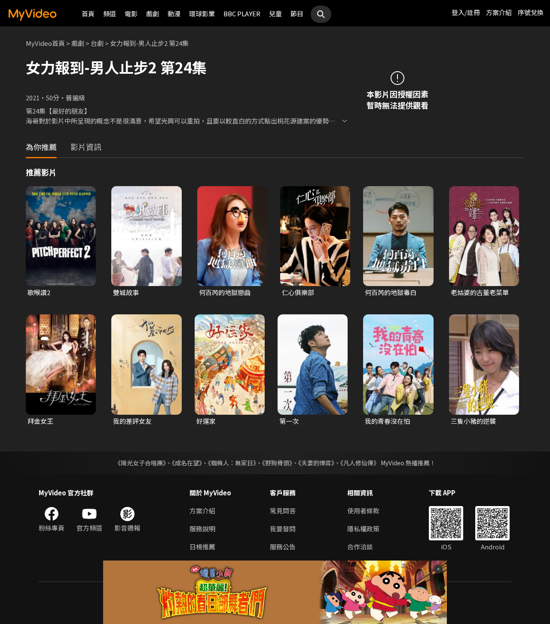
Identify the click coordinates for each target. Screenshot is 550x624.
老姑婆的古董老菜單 (480, 292)
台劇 (97, 43)
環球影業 (202, 13)
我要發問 (283, 528)
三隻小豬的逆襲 (473, 420)
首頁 (88, 13)
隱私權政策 (363, 528)
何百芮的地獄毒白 (390, 292)
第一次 (289, 420)
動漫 (174, 13)
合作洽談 (360, 546)
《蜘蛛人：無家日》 (232, 462)
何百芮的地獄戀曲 (225, 292)
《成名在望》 (187, 462)
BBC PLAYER (241, 13)
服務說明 (202, 528)
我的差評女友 (132, 420)
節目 (296, 13)
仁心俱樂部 (298, 292)
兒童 (275, 13)
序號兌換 (531, 12)
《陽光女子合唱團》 (140, 462)
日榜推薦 (202, 546)
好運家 (206, 420)
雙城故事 (126, 292)
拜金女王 (40, 420)
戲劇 (152, 13)
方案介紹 (499, 12)
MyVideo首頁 (45, 43)
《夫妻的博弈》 (316, 462)
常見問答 (283, 510)
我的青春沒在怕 (387, 420)
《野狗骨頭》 (277, 462)
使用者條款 (363, 510)
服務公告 (283, 546)
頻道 (109, 13)
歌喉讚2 (39, 292)
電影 (131, 13)
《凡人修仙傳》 (359, 462)
